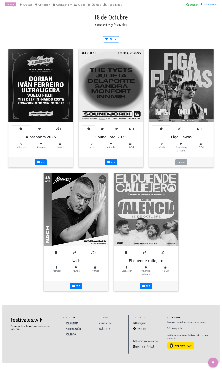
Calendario (63, 4)
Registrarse (104, 328)
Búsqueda (176, 328)
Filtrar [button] (113, 39)
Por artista (71, 323)
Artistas (27, 4)
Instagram (141, 323)
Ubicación (44, 4)
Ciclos (81, 4)
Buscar (194, 4)
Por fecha (70, 334)
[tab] (21, 128)
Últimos (96, 4)
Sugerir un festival (145, 346)
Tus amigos (114, 4)
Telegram (141, 328)
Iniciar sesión (104, 323)
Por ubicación (73, 328)
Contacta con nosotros (147, 341)
